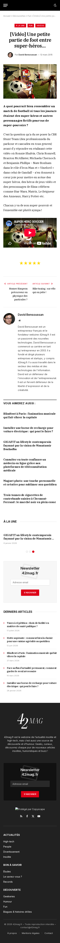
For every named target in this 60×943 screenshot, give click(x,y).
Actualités (11, 834)
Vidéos (40, 25)
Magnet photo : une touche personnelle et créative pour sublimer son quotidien (29, 482)
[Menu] (5, 5)
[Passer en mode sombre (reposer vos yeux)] (55, 5)
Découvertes (19, 16)
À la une (20, 25)
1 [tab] (26, 552)
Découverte (12, 889)
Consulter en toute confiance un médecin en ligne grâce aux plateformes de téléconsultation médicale (25, 465)
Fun (29, 16)
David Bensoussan (27, 54)
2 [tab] (30, 552)
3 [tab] (33, 552)
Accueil (6, 16)
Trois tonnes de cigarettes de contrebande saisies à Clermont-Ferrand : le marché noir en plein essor (29, 498)
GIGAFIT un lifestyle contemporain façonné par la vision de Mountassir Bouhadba (27, 445)
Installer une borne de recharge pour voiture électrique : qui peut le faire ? (28, 429)
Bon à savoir (12, 864)
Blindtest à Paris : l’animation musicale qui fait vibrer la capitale (29, 415)
